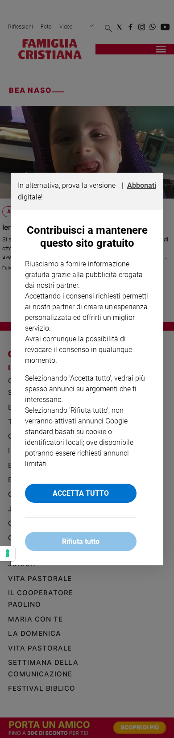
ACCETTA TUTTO (81, 493)
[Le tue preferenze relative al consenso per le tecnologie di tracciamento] (7, 553)
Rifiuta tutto (80, 541)
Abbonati (141, 185)
